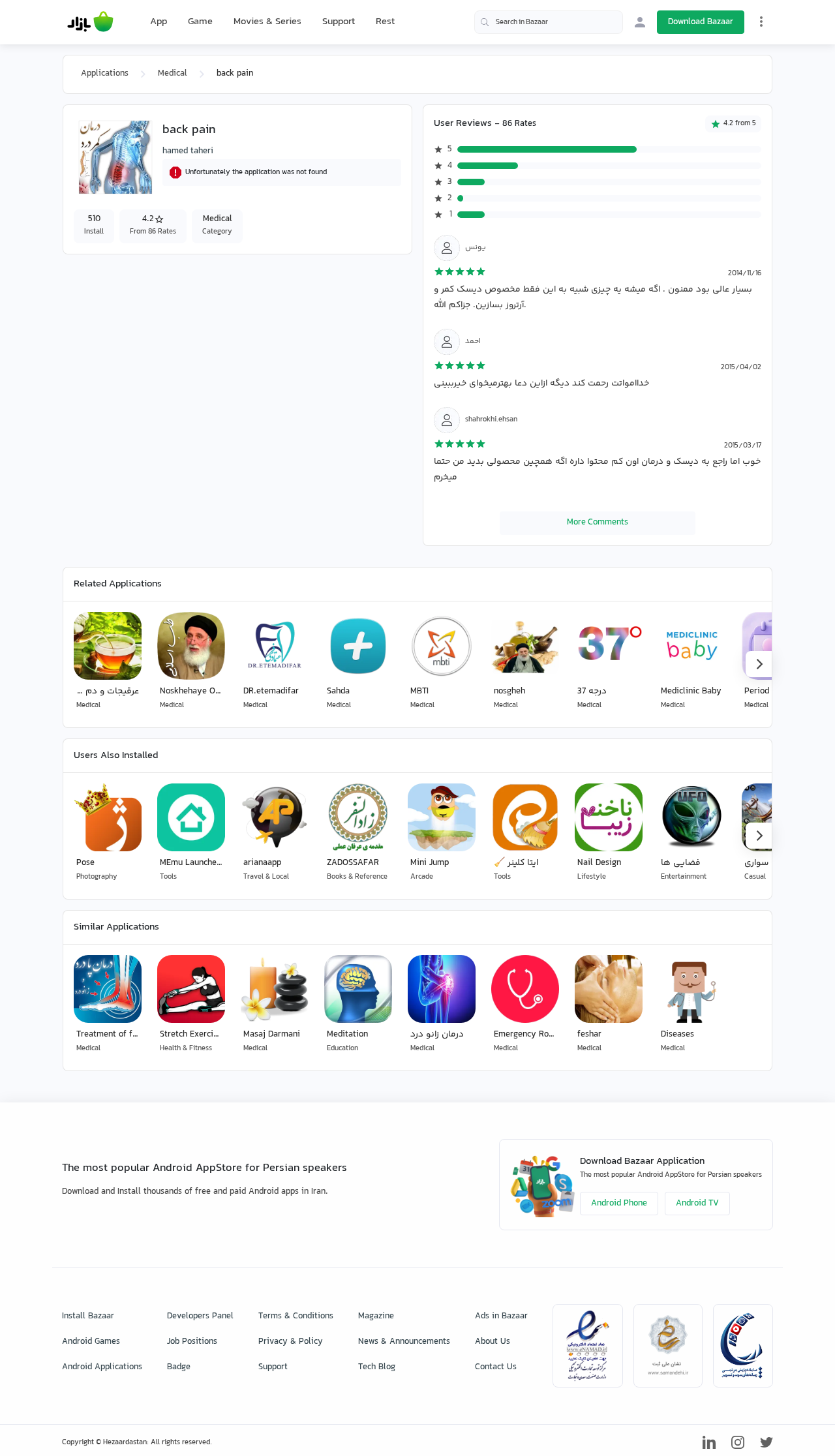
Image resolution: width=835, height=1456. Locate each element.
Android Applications (102, 1367)
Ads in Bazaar (501, 1316)
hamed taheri (187, 151)
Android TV (697, 1203)
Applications (105, 74)
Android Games (91, 1342)
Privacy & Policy (290, 1342)
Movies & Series (267, 22)
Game (200, 22)
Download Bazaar (700, 22)
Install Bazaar (88, 1316)
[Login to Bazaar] (640, 22)
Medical (172, 74)
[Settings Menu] (761, 21)
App (158, 22)
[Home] (90, 22)
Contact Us (496, 1367)
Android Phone (619, 1203)
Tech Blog (376, 1367)
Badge (178, 1367)
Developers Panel (200, 1316)
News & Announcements (404, 1342)
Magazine (376, 1316)
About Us (492, 1342)
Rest (385, 22)
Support (338, 22)
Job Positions (192, 1342)
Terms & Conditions (295, 1316)
